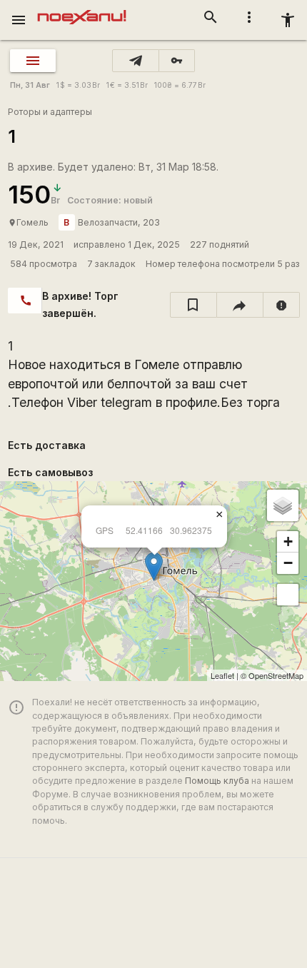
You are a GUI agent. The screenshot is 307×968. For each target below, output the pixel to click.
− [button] (288, 563)
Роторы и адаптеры (50, 111)
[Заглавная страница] (81, 10)
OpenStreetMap (275, 675)
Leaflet (222, 675)
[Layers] (282, 505)
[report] (281, 305)
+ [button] (288, 541)
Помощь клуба (217, 780)
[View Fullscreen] (287, 594)
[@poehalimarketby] (135, 60)
